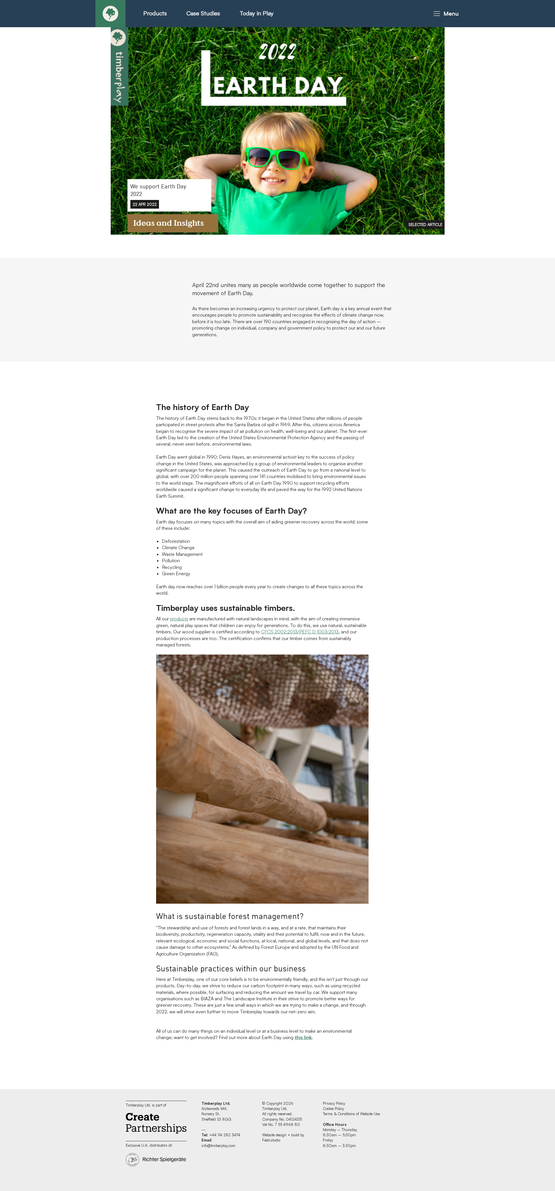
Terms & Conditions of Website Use (351, 1113)
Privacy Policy (334, 1103)
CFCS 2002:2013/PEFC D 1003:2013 (300, 632)
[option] (278, 130)
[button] (445, 13)
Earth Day (240, 293)
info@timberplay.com (218, 1145)
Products (155, 13)
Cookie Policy (333, 1108)
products (179, 619)
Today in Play (256, 13)
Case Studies (203, 13)
